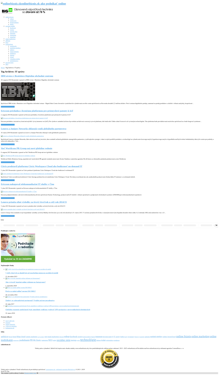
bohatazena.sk (9, 328)
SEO (6, 64)
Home (3, 68)
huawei (93, 337)
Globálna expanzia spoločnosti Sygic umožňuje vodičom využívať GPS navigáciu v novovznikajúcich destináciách (47, 309)
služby (54, 340)
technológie (9, 44)
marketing (147, 337)
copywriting (41, 336)
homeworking (14, 22)
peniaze (7, 322)
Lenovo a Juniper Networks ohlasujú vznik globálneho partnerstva (33, 128)
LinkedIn (141, 336)
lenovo (137, 337)
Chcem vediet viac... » (8, 107)
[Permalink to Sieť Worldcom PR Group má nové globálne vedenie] (18, 155)
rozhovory (13, 21)
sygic (78, 340)
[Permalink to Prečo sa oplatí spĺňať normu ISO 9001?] (18, 287)
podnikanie (24, 340)
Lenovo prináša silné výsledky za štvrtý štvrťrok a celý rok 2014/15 (34, 202)
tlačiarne (98, 340)
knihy (12, 24)
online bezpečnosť (169, 337)
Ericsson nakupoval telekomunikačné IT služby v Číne (27, 184)
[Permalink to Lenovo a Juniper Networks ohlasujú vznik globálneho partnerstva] (22, 136)
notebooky (13, 46)
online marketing (200, 336)
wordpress (116, 340)
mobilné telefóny (15, 48)
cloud (12, 57)
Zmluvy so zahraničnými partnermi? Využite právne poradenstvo (30, 300)
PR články (37, 340)
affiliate (7, 41)
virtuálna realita (15, 59)
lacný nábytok (9, 321)
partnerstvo (16, 340)
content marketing (31, 337)
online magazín (10, 324)
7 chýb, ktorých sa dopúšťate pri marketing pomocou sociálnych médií (31, 273)
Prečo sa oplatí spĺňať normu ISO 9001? (20, 291)
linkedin (12, 33)
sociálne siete (63, 340)
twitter (12, 30)
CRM (45, 336)
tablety (12, 50)
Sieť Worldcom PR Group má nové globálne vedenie (26, 148)
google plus (13, 31)
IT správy (117, 337)
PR (31, 340)
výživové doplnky (11, 326)
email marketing (10, 39)
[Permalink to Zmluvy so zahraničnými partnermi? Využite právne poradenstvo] (26, 296)
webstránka (109, 340)
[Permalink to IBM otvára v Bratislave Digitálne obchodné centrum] (18, 100)
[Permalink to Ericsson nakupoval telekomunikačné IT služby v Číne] (19, 191)
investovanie (9, 62)
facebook (13, 28)
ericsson (61, 337)
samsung (45, 340)
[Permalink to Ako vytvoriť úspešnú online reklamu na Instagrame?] (22, 278)
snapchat (13, 37)
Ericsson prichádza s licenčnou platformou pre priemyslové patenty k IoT (37, 111)
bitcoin (10, 337)
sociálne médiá (10, 26)
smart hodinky (14, 51)
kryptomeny (131, 337)
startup (12, 55)
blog (6, 42)
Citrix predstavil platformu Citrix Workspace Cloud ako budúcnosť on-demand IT (41, 166)
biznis (14, 337)
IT (112, 337)
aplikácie (13, 53)
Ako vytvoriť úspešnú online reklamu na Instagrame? (25, 282)
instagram (13, 35)
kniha (122, 337)
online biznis (9, 17)
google (80, 337)
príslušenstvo (14, 61)
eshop (12, 19)
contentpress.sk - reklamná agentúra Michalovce (60, 369)
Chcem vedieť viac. (30, 373)
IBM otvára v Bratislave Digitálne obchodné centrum (27, 76)
